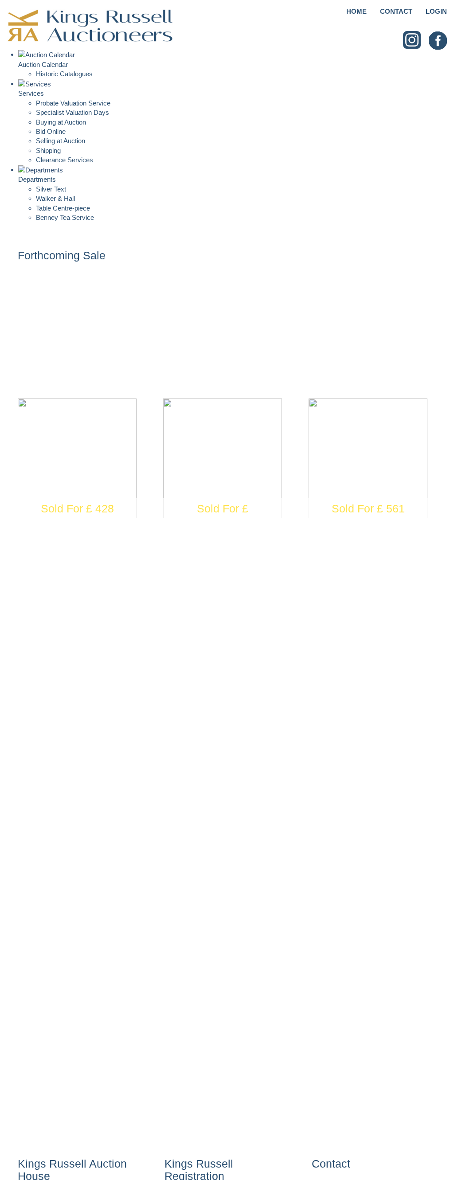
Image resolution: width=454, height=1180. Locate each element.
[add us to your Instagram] (412, 40)
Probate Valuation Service (73, 103)
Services (31, 93)
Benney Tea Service (65, 217)
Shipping (48, 150)
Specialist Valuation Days (72, 112)
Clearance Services (64, 160)
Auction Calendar (43, 64)
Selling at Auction (60, 141)
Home (356, 11)
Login (436, 11)
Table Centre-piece (63, 208)
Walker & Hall (55, 198)
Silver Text (51, 189)
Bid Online (51, 131)
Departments (37, 179)
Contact (396, 11)
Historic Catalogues (64, 74)
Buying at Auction (61, 122)
